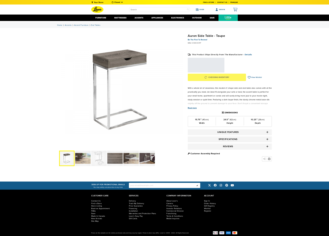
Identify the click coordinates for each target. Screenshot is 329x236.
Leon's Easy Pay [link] (136, 216)
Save (212, 17)
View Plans (216, 71)
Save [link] (93, 213)
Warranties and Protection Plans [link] (142, 213)
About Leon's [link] (172, 201)
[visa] (221, 232)
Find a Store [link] (96, 203)
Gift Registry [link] (209, 206)
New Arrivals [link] (96, 218)
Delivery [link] (132, 201)
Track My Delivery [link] (136, 203)
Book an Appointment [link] (100, 208)
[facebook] (215, 185)
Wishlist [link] (207, 208)
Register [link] (207, 211)
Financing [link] (133, 208)
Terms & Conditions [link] (174, 216)
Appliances (157, 17)
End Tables (95, 25)
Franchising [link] (171, 213)
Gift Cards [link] (133, 218)
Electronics (177, 17)
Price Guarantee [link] (136, 206)
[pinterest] (226, 185)
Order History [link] (210, 203)
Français (234, 2)
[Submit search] (188, 10)
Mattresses (120, 17)
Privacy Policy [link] (172, 206)
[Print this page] (269, 159)
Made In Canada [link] (98, 216)
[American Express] (228, 232)
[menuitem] (228, 18)
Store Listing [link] (96, 206)
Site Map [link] (95, 221)
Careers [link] (169, 203)
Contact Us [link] (222, 2)
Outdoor (197, 17)
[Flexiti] (215, 232)
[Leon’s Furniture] (97, 9)
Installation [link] (133, 211)
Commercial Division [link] (175, 211)
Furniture (100, 17)
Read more (192, 108)
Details (248, 54)
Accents (139, 17)
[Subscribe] (197, 185)
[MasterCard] (234, 232)
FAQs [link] (93, 211)
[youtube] (232, 185)
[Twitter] (209, 185)
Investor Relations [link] (174, 208)
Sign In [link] (207, 201)
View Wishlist (249, 77)
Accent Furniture (81, 25)
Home (59, 25)
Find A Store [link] (208, 2)
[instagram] (220, 185)
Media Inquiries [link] (173, 218)
